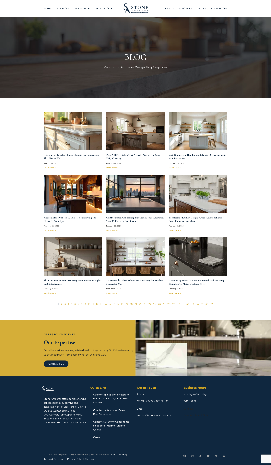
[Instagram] (192, 455)
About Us (63, 8)
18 (122, 304)
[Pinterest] (224, 455)
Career (97, 437)
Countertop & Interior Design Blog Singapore (109, 412)
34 (197, 304)
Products (102, 8)
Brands (169, 8)
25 (154, 304)
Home (47, 8)
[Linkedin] (216, 455)
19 (126, 304)
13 (101, 304)
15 (110, 304)
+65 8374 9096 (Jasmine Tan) (153, 400)
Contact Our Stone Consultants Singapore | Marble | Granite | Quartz (111, 425)
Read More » (50, 168)
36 (206, 304)
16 (114, 304)
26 (159, 304)
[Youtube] (208, 455)
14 (105, 304)
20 (131, 304)
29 (173, 304)
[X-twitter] (200, 455)
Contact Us (219, 8)
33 (192, 304)
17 (118, 304)
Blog (202, 8)
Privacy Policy (75, 459)
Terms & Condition (54, 459)
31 (183, 304)
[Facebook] (184, 455)
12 (97, 304)
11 (93, 304)
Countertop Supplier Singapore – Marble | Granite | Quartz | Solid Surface (111, 398)
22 (140, 304)
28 (168, 304)
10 (89, 304)
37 (211, 304)
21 (136, 304)
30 (178, 304)
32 (187, 304)
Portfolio (186, 8)
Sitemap (89, 459)
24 (149, 304)
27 (164, 304)
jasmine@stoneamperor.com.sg (154, 415)
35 (202, 304)
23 (145, 304)
